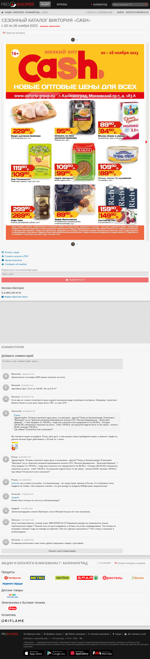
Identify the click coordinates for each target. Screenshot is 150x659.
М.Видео (12, 608)
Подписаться (76, 280)
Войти (120, 12)
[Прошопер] (2, 12)
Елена (17, 415)
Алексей (15, 483)
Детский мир (12, 596)
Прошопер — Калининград (17, 4)
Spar (87, 578)
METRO (37, 578)
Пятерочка (12, 578)
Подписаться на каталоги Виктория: (19, 269)
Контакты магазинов (100, 633)
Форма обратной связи (15, 296)
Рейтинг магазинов (76, 633)
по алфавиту (105, 563)
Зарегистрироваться (137, 12)
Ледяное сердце (12, 584)
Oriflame (12, 621)
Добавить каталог (54, 633)
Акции (45, 4)
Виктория (18, 12)
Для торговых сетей (136, 633)
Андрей (15, 497)
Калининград (32, 12)
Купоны (62, 4)
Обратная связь (33, 633)
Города (118, 633)
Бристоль (112, 578)
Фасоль (137, 578)
